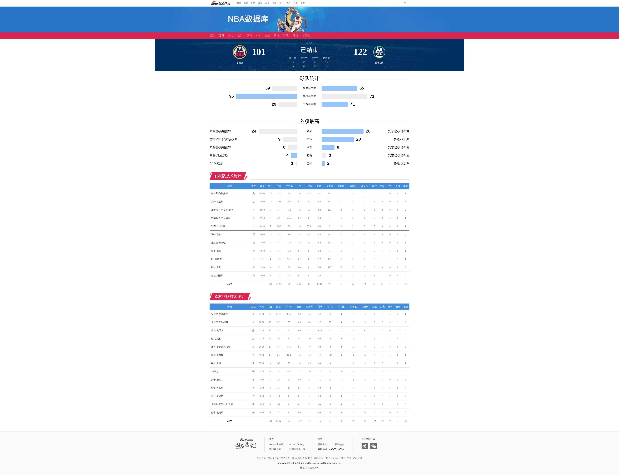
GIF (258, 35)
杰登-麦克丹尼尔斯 (220, 347)
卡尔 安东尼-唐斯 (219, 322)
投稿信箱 (339, 444)
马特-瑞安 (216, 234)
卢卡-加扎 (216, 380)
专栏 (288, 3)
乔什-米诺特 (217, 396)
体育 (246, 3)
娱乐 (260, 3)
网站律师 (318, 458)
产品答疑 (357, 458)
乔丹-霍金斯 (217, 201)
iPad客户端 (275, 449)
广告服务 (285, 458)
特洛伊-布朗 (217, 388)
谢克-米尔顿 (217, 355)
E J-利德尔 (216, 163)
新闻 (239, 3)
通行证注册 (345, 458)
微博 (365, 446)
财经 (253, 3)
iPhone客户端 (276, 444)
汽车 (296, 3)
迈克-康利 (216, 338)
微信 (373, 446)
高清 (276, 35)
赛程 (221, 35)
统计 (240, 35)
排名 (230, 35)
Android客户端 (296, 444)
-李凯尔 (215, 371)
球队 (286, 35)
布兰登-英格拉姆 (220, 131)
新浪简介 (261, 458)
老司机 (306, 35)
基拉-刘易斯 (217, 275)
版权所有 (314, 467)
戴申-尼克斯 (217, 412)
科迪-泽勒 (216, 267)
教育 (303, 3)
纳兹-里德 (216, 363)
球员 (295, 35)
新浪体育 (221, 3)
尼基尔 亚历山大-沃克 (222, 404)
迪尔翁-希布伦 (218, 243)
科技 (267, 3)
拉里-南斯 (216, 251)
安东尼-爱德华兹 (398, 131)
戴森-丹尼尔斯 (219, 155)
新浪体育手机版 (297, 449)
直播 (212, 35)
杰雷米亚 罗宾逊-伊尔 (223, 139)
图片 (281, 3)
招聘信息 (307, 458)
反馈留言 (322, 444)
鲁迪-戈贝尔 (401, 139)
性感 (267, 35)
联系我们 (296, 458)
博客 (274, 3)
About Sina (273, 458)
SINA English (331, 458)
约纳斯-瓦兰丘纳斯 (220, 218)
